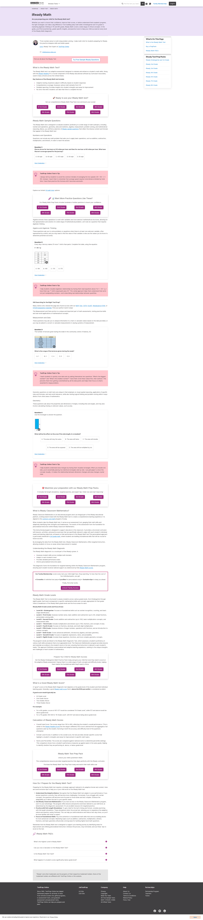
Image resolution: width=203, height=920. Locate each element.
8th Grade (95, 112)
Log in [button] (172, 4)
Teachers (148, 893)
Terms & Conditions (129, 895)
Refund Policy (127, 898)
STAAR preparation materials (42, 308)
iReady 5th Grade (151, 77)
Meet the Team (106, 895)
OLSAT (90, 306)
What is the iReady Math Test (155, 42)
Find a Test (126, 900)
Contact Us (127, 893)
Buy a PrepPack (151, 46)
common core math (48, 519)
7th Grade (70, 112)
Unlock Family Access (70, 588)
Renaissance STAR (99, 306)
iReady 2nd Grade (152, 64)
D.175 (61, 268)
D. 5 (60, 356)
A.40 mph (39, 156)
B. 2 (45, 356)
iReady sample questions (70, 129)
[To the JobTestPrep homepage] (37, 3)
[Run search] (143, 4)
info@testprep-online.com (49, 52)
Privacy (103, 891)
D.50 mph (70, 156)
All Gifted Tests (106, 902)
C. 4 (53, 356)
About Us (126, 891)
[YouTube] (159, 911)
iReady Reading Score (52, 726)
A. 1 (37, 356)
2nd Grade (61, 107)
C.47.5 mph (59, 156)
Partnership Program (152, 891)
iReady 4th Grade (151, 72)
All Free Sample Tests (108, 898)
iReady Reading (43, 73)
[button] (54, 3)
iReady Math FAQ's (152, 50)
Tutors (147, 895)
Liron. (41, 46)
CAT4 (85, 306)
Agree (195, 917)
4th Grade (98, 107)
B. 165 (45, 268)
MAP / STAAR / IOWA (108, 900)
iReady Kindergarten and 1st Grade (157, 60)
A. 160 (38, 268)
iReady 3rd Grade (151, 68)
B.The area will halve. (72, 439)
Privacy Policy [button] (54, 917)
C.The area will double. (90, 439)
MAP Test (79, 306)
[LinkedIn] (164, 911)
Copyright (104, 893)
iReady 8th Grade (151, 85)
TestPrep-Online (63, 46)
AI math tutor (50, 190)
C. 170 (53, 268)
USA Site (82, 893)
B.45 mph (49, 156)
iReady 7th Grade (151, 81)
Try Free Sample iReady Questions (86, 60)
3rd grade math (55, 536)
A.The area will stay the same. (52, 439)
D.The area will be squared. (56, 447)
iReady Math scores (86, 568)
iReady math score (61, 689)
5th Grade (45, 112)
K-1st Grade (42, 107)
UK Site (81, 891)
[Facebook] (155, 911)
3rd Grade (80, 107)
